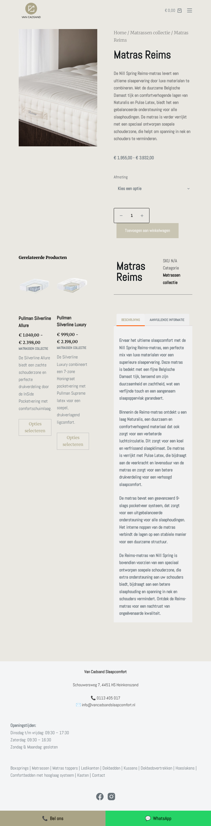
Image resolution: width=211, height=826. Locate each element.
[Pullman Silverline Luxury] (73, 286)
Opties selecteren (35, 427)
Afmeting (121, 177)
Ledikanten (90, 768)
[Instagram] (111, 796)
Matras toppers (65, 768)
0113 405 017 (108, 697)
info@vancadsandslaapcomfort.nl (108, 704)
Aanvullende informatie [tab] (167, 320)
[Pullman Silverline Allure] (35, 286)
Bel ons (52, 818)
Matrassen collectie (150, 32)
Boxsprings (19, 768)
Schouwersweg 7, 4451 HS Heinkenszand (105, 684)
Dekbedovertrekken (156, 768)
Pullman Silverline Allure (35, 321)
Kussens (130, 768)
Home (120, 32)
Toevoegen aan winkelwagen (147, 230)
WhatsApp (158, 818)
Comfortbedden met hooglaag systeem (42, 775)
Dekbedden (111, 768)
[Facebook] (100, 796)
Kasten (83, 775)
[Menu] (189, 10)
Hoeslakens (185, 768)
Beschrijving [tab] (130, 320)
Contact (98, 775)
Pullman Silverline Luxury (71, 321)
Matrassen (40, 768)
